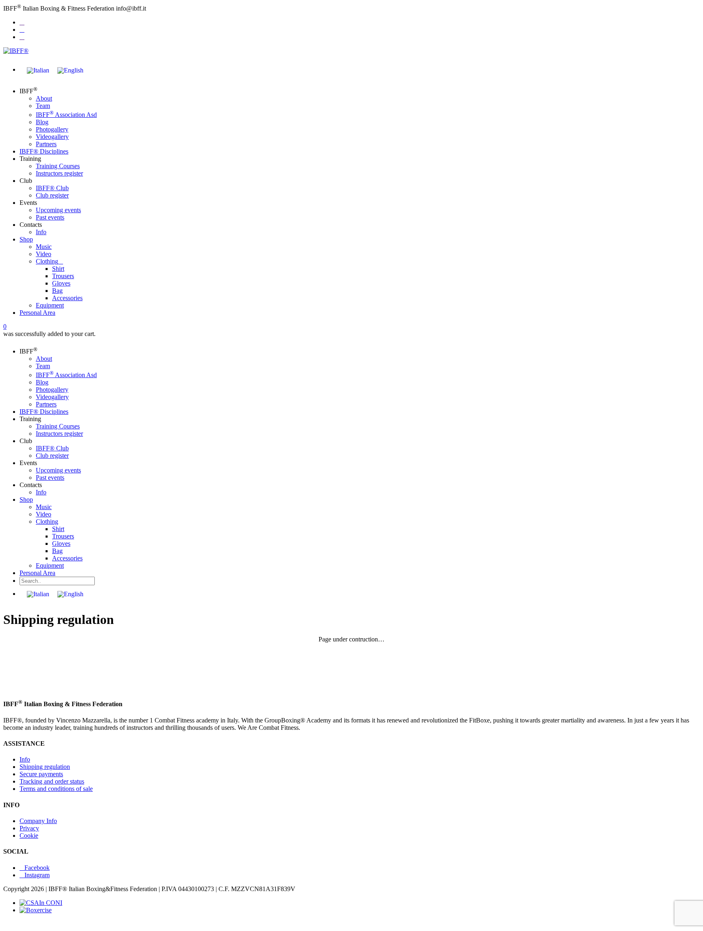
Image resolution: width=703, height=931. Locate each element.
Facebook (37, 867)
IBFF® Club (52, 187)
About (44, 98)
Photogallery (52, 129)
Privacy (29, 828)
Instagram (37, 875)
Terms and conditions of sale (56, 788)
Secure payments (41, 774)
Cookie (29, 835)
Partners (46, 144)
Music (44, 246)
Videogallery (52, 136)
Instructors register (59, 173)
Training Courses (58, 165)
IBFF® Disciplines (44, 151)
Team (43, 105)
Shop (26, 239)
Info (41, 231)
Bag (57, 290)
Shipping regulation (45, 766)
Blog (42, 122)
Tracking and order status (52, 781)
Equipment (50, 305)
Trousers (63, 275)
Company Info (38, 820)
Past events (50, 217)
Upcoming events (58, 209)
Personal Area (37, 312)
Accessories (67, 297)
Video (43, 253)
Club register (52, 195)
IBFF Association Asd (66, 114)
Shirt (58, 268)
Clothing (47, 261)
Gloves (61, 283)
